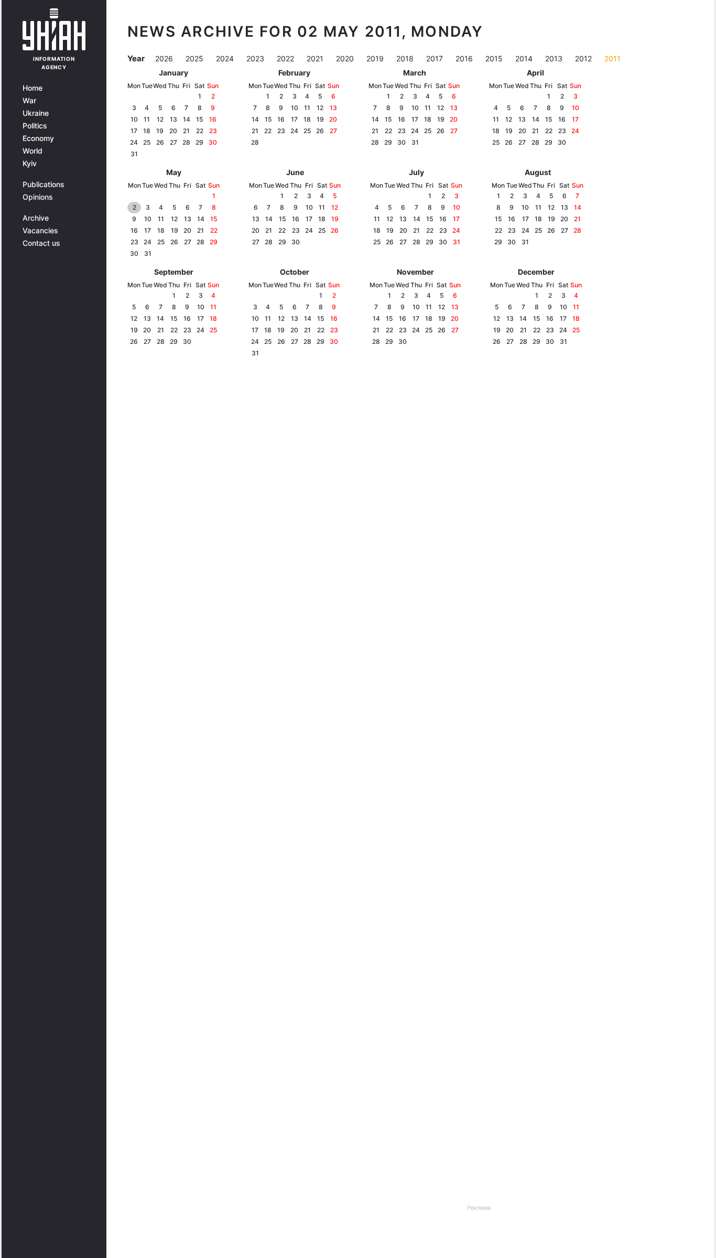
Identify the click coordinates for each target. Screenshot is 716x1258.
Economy (38, 138)
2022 (286, 58)
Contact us (41, 243)
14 (186, 119)
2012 (584, 58)
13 (173, 119)
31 (134, 154)
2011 (612, 58)
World (32, 151)
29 (199, 142)
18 (146, 131)
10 (134, 119)
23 (213, 131)
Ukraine (36, 113)
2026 (165, 58)
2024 (226, 58)
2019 (376, 58)
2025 (195, 58)
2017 (435, 58)
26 (160, 142)
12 (160, 119)
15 (199, 119)
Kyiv (30, 163)
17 (134, 131)
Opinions (38, 197)
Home (32, 88)
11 (147, 119)
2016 (465, 58)
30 (213, 142)
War (29, 100)
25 (146, 142)
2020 (346, 58)
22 (199, 131)
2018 (406, 58)
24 (134, 142)
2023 (256, 58)
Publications (43, 184)
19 (160, 131)
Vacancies (40, 230)
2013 (555, 58)
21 (186, 131)
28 (186, 142)
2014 (525, 58)
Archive (36, 218)
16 (212, 119)
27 (173, 142)
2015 (495, 58)
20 (173, 131)
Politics (35, 126)
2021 (316, 58)
